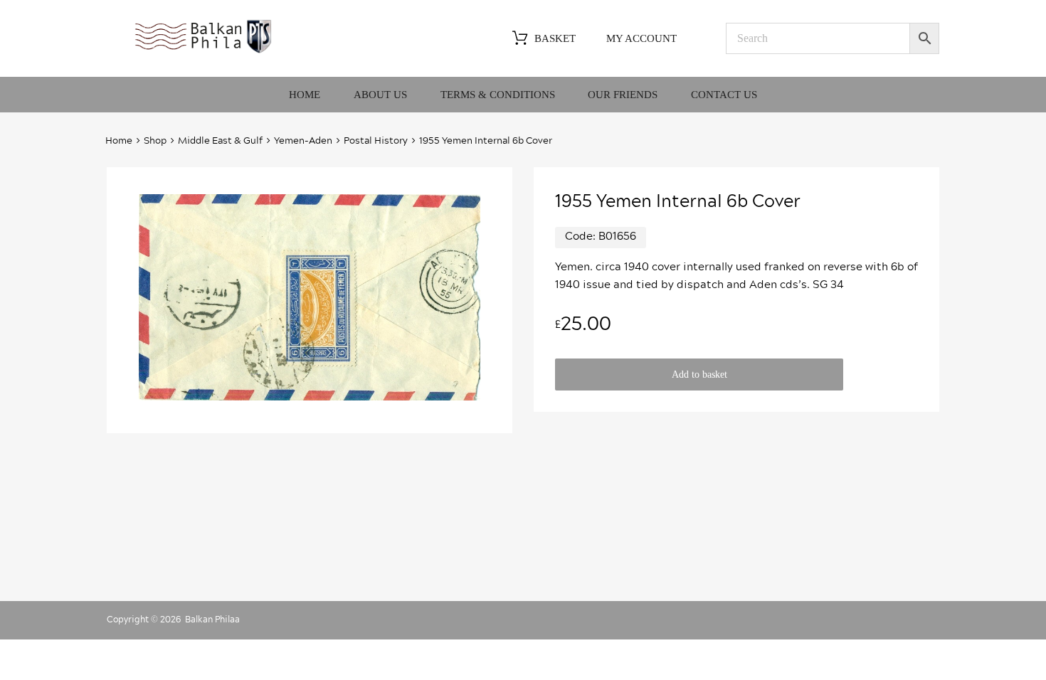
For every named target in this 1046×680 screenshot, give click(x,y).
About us (380, 94)
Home (304, 94)
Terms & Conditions (497, 94)
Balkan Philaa (212, 619)
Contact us (724, 94)
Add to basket (699, 374)
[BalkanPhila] (203, 52)
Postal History (376, 141)
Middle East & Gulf (220, 141)
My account (641, 38)
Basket (555, 38)
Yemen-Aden (303, 141)
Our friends (622, 94)
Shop (155, 141)
